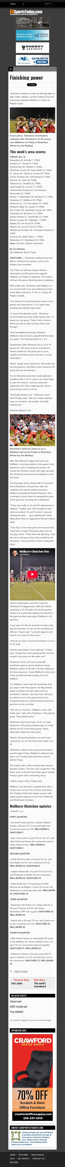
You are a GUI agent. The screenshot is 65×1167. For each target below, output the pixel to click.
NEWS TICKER (21, 971)
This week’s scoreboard (40, 985)
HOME (12, 1155)
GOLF (12, 1158)
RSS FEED (14, 1162)
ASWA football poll (18, 1006)
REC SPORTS (23, 1158)
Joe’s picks (16, 983)
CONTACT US (38, 1158)
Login (48, 1020)
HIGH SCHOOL (37, 1155)
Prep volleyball (16, 1011)
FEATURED (23, 1155)
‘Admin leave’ (16, 1001)
